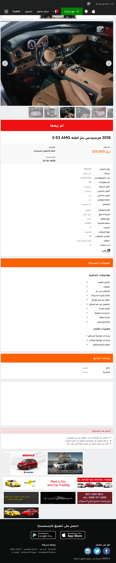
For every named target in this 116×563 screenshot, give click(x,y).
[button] (88, 4)
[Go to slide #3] (83, 112)
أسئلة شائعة (15, 549)
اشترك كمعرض (30, 549)
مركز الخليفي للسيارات (44, 150)
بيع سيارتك (69, 11)
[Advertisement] (57, 403)
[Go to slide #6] (36, 112)
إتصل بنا (15, 552)
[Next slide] (5, 63)
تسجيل (28, 11)
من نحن (43, 549)
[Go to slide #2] (99, 112)
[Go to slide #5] (51, 112)
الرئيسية (52, 549)
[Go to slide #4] (67, 112)
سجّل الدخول (43, 11)
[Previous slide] (109, 63)
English (16, 11)
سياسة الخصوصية (47, 552)
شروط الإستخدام (29, 552)
